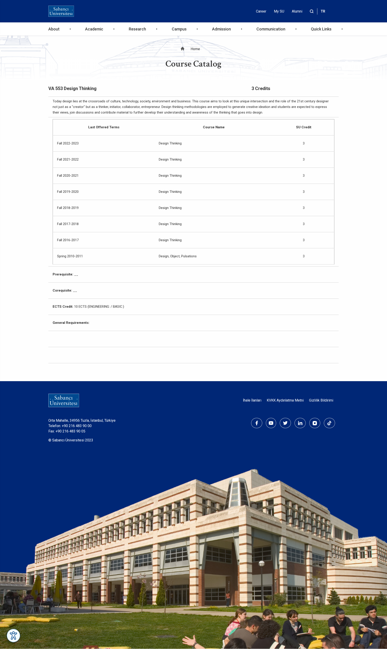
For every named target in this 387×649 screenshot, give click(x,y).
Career (261, 11)
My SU (279, 11)
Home (195, 49)
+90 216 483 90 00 (77, 426)
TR (323, 11)
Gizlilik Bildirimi (321, 400)
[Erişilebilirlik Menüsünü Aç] (13, 635)
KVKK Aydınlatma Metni (285, 400)
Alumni (297, 11)
